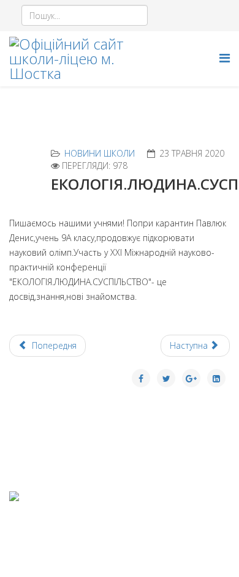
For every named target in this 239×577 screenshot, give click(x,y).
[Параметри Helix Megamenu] (224, 57)
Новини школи (99, 153)
